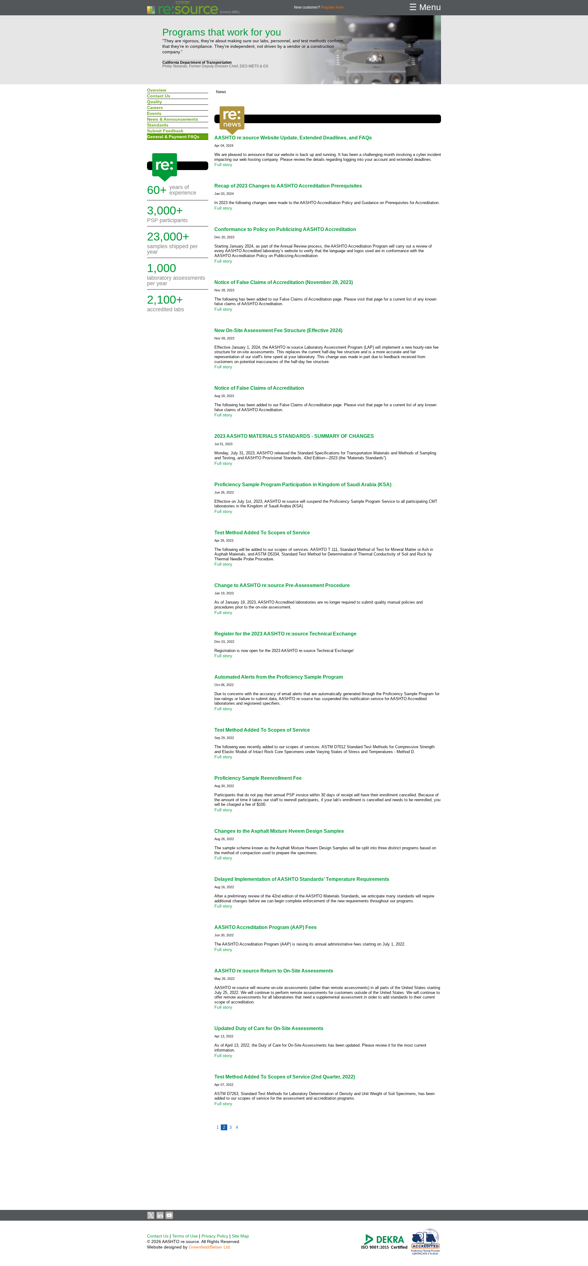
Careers (155, 107)
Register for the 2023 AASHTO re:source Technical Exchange (285, 633)
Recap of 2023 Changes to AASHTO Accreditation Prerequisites (288, 185)
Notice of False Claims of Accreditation (259, 388)
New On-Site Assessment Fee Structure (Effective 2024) (278, 330)
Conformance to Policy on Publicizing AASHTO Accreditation (285, 229)
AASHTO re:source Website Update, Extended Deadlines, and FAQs (293, 137)
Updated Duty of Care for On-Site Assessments (268, 1028)
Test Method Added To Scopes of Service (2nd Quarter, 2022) (284, 1076)
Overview (156, 90)
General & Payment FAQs (173, 136)
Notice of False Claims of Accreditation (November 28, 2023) (283, 282)
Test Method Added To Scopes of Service (262, 532)
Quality (154, 101)
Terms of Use (185, 1236)
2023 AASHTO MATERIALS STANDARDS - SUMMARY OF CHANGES (294, 436)
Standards (157, 125)
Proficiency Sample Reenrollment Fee (258, 778)
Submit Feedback (165, 130)
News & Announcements (173, 119)
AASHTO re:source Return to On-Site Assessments (273, 970)
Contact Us (158, 95)
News (221, 91)
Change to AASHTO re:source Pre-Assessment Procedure (282, 585)
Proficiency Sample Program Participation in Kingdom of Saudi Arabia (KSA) (302, 484)
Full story (223, 164)
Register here (332, 7)
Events (155, 113)
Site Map (240, 1236)
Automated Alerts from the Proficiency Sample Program (278, 677)
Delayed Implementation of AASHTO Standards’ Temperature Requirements (301, 879)
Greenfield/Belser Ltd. (210, 1247)
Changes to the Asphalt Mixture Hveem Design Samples (279, 831)
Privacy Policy (215, 1236)
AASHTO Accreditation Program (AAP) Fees (265, 927)
